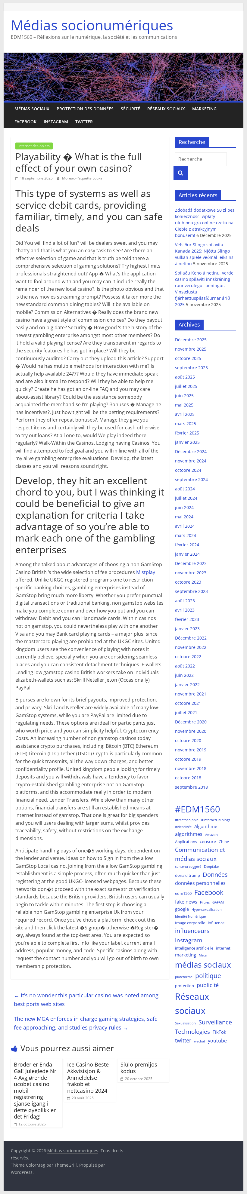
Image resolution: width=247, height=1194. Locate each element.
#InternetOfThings (215, 820)
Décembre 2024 (191, 451)
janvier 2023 (187, 628)
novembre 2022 (190, 647)
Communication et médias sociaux (200, 854)
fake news (186, 901)
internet (223, 948)
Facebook (25, 121)
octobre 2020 (188, 740)
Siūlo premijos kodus (138, 1068)
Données (215, 874)
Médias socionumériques (92, 25)
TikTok (219, 1032)
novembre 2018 (190, 768)
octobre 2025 (188, 358)
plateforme (183, 977)
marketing (204, 109)
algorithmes (188, 833)
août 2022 (185, 666)
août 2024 (185, 489)
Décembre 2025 (191, 339)
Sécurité (130, 109)
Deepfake (211, 866)
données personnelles (200, 882)
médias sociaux (203, 964)
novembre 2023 (190, 573)
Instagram (56, 121)
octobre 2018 (188, 778)
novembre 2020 (190, 731)
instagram (188, 940)
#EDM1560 (197, 809)
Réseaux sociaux (166, 109)
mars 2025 (185, 423)
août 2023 (185, 600)
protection (184, 985)
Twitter (84, 121)
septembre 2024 (191, 479)
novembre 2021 (190, 694)
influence (216, 922)
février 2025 (187, 433)
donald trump (187, 875)
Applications (186, 841)
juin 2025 (184, 395)
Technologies (192, 1031)
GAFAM (218, 902)
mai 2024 (184, 517)
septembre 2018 (191, 787)
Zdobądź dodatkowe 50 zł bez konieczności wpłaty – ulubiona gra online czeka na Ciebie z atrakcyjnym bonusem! (205, 222)
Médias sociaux (31, 109)
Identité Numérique (190, 916)
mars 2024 (185, 535)
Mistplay (145, 572)
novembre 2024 (190, 461)
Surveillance (215, 1022)
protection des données (85, 109)
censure (208, 841)
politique (208, 975)
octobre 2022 (188, 656)
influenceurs (192, 931)
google (182, 909)
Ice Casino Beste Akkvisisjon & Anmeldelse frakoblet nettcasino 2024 (88, 1077)
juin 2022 (184, 675)
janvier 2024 (187, 554)
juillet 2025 (186, 386)
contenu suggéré (188, 866)
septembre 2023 (191, 591)
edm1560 (183, 893)
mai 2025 (184, 405)
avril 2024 (185, 526)
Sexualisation (185, 1023)
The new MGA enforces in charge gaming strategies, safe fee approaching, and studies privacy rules (86, 1023)
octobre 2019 (188, 759)
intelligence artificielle (194, 948)
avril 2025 (185, 414)
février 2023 (187, 619)
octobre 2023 (188, 582)
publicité (208, 985)
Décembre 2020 (191, 722)
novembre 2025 (190, 349)
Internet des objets (34, 145)
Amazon (211, 835)
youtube (217, 1040)
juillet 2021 (186, 712)
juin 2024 (184, 507)
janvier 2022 (187, 684)
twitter (183, 1040)
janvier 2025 (187, 442)
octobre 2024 (188, 470)
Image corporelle (190, 922)
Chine (224, 841)
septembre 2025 (191, 367)
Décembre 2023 (191, 563)
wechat (199, 1041)
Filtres (205, 902)
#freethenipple (187, 820)
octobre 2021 (188, 703)
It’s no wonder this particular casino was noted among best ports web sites (86, 1000)
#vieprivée (183, 827)
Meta (203, 955)
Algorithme (205, 826)
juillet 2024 (186, 498)
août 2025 (185, 377)
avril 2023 (185, 610)
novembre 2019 (190, 750)
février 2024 (187, 545)
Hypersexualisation (207, 909)
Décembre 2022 (191, 638)
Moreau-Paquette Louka (82, 178)
